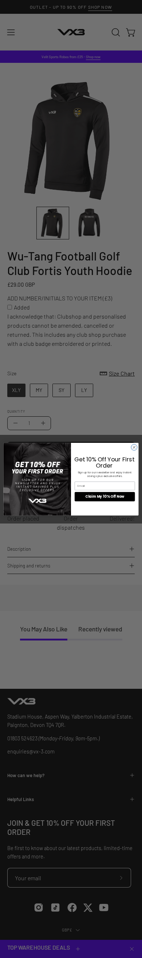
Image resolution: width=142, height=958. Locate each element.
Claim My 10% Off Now (104, 496)
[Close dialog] (134, 447)
